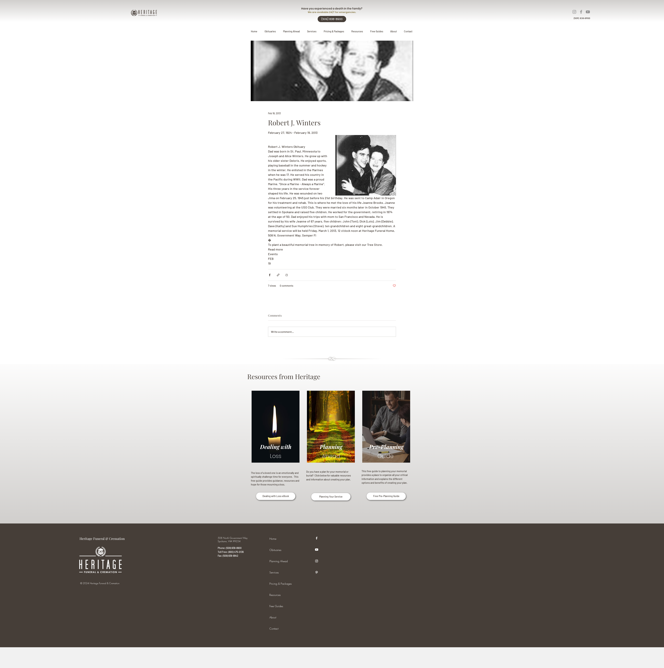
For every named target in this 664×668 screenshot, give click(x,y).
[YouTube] (587, 11)
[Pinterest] (317, 572)
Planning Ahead (278, 561)
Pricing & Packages (280, 584)
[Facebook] (581, 11)
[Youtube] (317, 549)
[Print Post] (286, 275)
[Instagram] (574, 11)
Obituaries (275, 550)
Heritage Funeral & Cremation (102, 538)
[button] (291, 31)
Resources (275, 595)
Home (272, 539)
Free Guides (276, 606)
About (272, 617)
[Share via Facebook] (269, 275)
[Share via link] (278, 275)
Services (274, 572)
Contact (273, 628)
